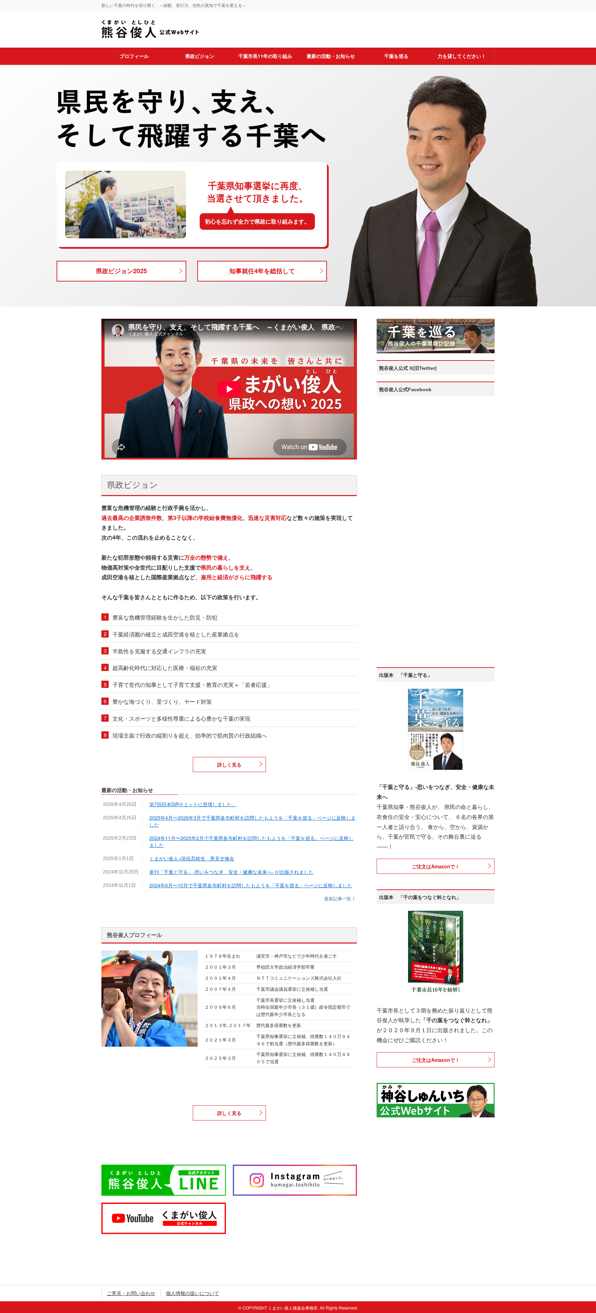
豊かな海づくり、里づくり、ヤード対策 (162, 701)
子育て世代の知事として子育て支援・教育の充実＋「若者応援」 (192, 685)
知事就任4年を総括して (262, 270)
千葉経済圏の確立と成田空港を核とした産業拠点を (175, 634)
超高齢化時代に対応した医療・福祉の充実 (164, 668)
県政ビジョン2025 (121, 270)
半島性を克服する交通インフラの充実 (159, 651)
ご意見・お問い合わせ (131, 1293)
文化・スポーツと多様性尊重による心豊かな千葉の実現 (181, 718)
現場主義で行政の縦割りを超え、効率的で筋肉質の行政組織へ (189, 735)
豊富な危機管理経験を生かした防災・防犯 (164, 617)
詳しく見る (229, 764)
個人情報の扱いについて (192, 1293)
